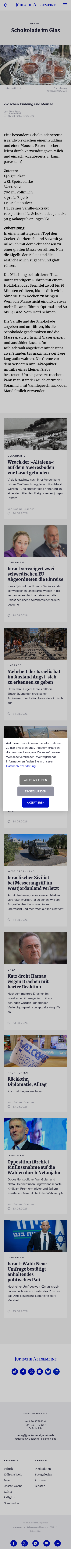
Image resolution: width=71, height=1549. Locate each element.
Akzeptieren (35, 802)
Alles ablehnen (35, 780)
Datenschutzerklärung (21, 766)
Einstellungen (35, 791)
